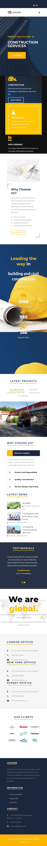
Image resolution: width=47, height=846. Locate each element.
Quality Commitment (24, 479)
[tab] (23, 453)
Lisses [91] (13, 802)
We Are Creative (21, 453)
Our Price (15, 100)
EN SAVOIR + (18, 232)
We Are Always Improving (26, 487)
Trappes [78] (13, 798)
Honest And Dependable (25, 472)
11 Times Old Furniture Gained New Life (29, 530)
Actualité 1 (26, 503)
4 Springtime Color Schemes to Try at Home (30, 516)
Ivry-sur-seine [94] (15, 794)
